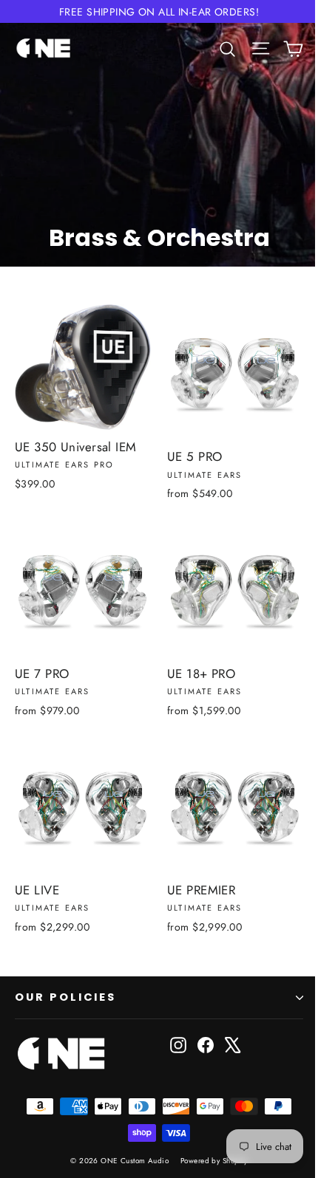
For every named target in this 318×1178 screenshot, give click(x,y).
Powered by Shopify (214, 1160)
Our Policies (65, 997)
